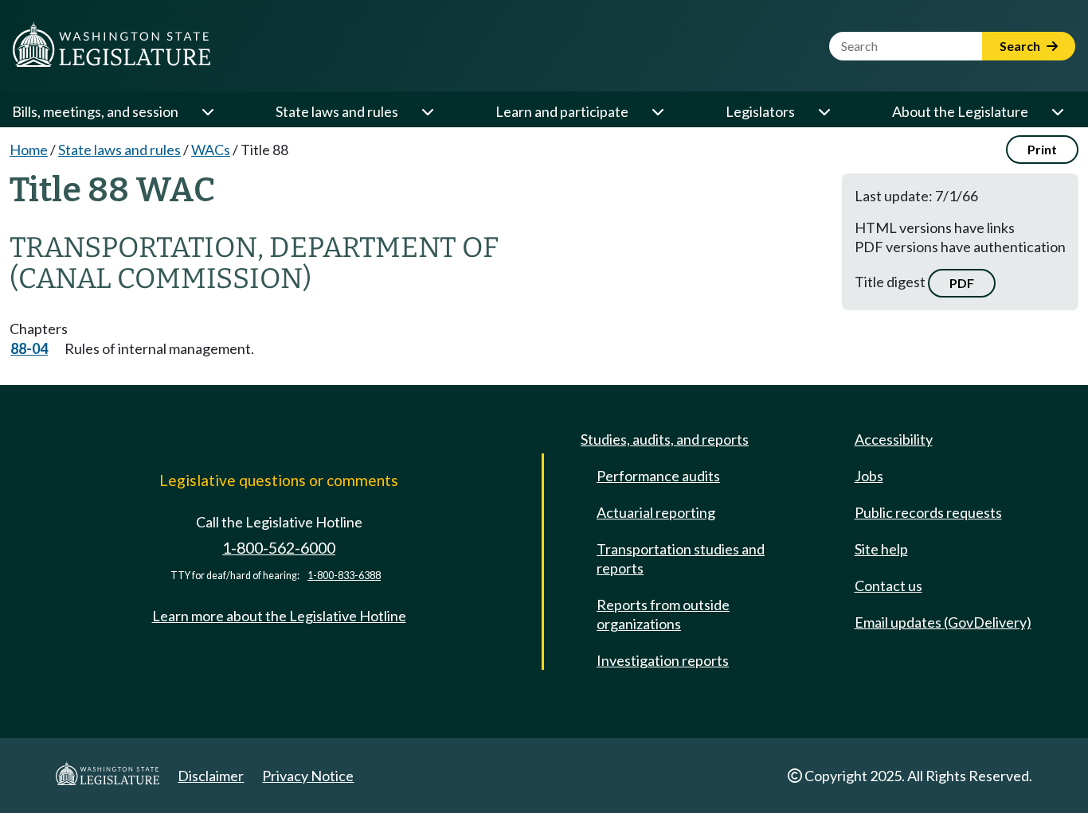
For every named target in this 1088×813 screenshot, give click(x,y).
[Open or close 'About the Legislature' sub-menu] (1057, 111)
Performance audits (658, 475)
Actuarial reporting (656, 512)
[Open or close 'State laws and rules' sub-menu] (427, 111)
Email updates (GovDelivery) (943, 622)
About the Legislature (960, 111)
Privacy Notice (308, 775)
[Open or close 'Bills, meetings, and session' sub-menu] (207, 111)
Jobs (869, 475)
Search (1021, 45)
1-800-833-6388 (344, 576)
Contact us (888, 585)
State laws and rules (337, 111)
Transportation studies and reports (681, 558)
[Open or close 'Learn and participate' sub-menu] (657, 111)
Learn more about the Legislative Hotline (279, 615)
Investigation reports (663, 660)
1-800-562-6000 (278, 548)
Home (29, 149)
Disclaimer (211, 775)
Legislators (760, 111)
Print (1042, 149)
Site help (881, 549)
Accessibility (894, 439)
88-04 (29, 348)
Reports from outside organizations (663, 614)
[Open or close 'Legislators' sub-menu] (823, 111)
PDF (961, 282)
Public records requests (928, 512)
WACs (210, 149)
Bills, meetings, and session (95, 111)
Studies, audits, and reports (665, 439)
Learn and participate (561, 111)
